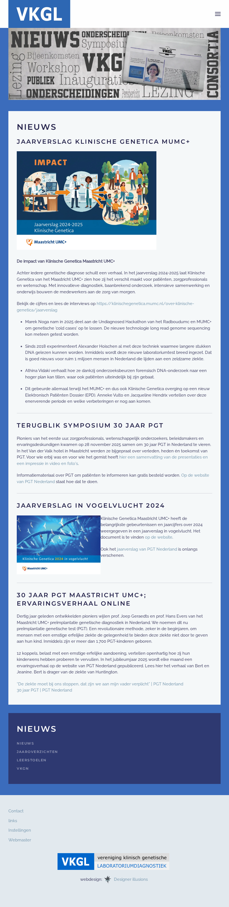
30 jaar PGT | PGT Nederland (44, 690)
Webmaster (19, 840)
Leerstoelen (32, 760)
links (12, 820)
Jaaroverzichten (37, 752)
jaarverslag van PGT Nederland (147, 549)
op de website (158, 537)
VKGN (23, 768)
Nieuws (25, 743)
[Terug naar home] (39, 14)
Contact (15, 811)
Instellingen (19, 830)
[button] (218, 14)
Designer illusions (131, 879)
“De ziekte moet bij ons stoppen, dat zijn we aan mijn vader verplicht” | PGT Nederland (100, 684)
